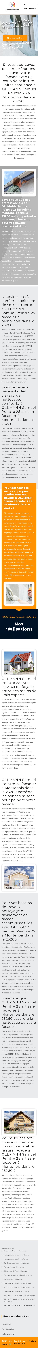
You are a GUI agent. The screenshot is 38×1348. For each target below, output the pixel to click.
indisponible (30, 9)
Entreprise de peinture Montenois (16, 1291)
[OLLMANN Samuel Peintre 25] (12, 7)
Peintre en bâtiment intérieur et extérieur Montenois (19, 1300)
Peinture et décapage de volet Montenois (19, 1295)
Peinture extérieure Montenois (15, 1251)
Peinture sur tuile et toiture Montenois (18, 1275)
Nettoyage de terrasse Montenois (16, 1255)
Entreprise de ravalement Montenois (17, 1283)
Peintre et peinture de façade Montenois (19, 1287)
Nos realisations (15, 38)
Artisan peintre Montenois (13, 1279)
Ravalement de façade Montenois (16, 1263)
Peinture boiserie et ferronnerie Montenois (19, 1305)
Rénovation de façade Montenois (16, 1271)
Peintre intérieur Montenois (14, 1267)
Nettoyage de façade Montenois (16, 1259)
